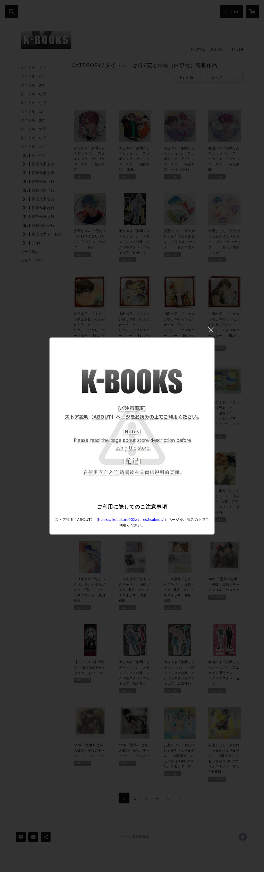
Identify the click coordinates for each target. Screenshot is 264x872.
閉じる (210, 329)
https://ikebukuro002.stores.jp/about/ (131, 519)
